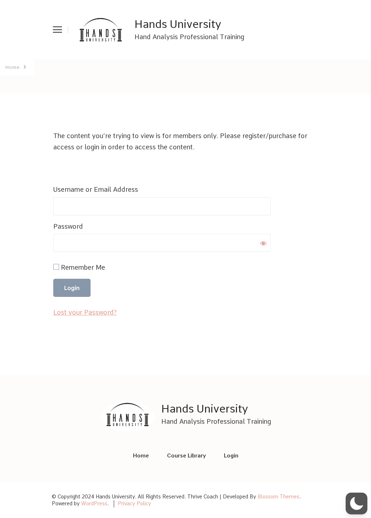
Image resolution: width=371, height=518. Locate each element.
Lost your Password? (85, 312)
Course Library (186, 455)
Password (68, 226)
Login (231, 455)
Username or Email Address (95, 189)
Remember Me (82, 267)
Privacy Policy (134, 503)
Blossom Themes (278, 497)
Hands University (177, 23)
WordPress (94, 503)
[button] (356, 503)
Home (141, 455)
